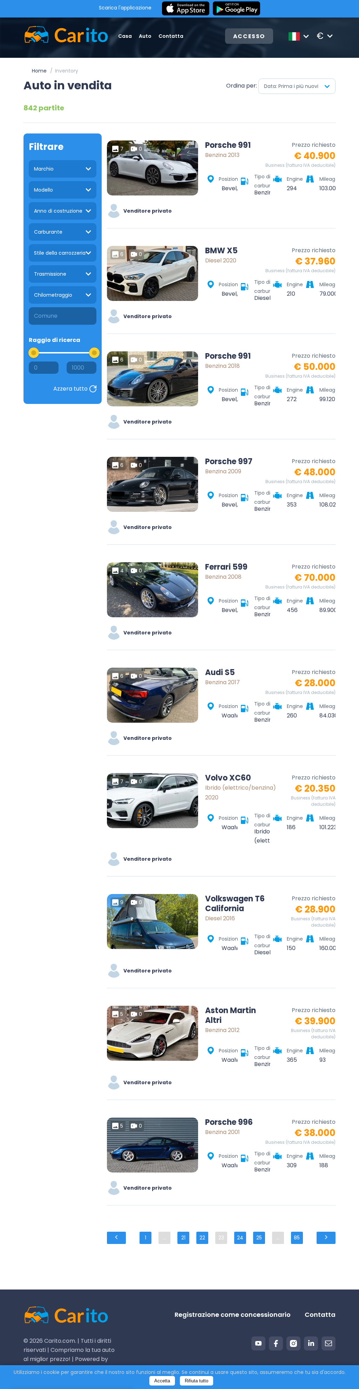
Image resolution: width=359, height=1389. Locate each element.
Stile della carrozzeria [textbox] (60, 252)
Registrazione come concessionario (233, 1314)
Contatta (170, 36)
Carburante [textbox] (48, 231)
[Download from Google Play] (236, 9)
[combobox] (297, 86)
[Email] (328, 1343)
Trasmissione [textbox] (50, 273)
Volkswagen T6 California (235, 904)
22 (202, 1237)
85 (297, 1237)
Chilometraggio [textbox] (53, 294)
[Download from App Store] (185, 9)
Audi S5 (220, 673)
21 (183, 1237)
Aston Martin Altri (230, 1015)
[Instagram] (293, 1343)
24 (240, 1237)
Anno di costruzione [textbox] (58, 210)
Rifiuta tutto (196, 1380)
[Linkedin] (311, 1343)
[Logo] (58, 36)
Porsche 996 (229, 1122)
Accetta (162, 1380)
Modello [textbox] (43, 189)
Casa (125, 36)
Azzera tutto (70, 389)
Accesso (249, 36)
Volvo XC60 (228, 778)
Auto (145, 36)
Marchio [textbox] (44, 168)
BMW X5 (221, 251)
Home (39, 70)
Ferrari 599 (226, 567)
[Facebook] (276, 1343)
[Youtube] (258, 1343)
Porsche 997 (228, 462)
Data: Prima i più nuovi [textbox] (291, 86)
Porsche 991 (228, 145)
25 (259, 1237)
